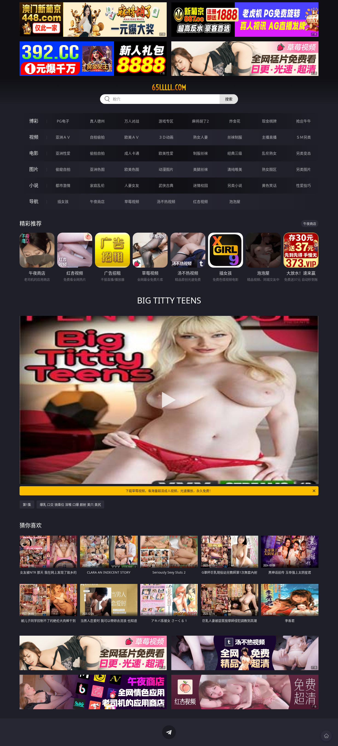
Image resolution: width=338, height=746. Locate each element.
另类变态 (303, 153)
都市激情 (63, 185)
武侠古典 (166, 185)
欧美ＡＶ (131, 137)
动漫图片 (166, 169)
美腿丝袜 (200, 169)
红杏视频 (200, 201)
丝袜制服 (234, 137)
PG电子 (63, 121)
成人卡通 (131, 153)
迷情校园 (200, 185)
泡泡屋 (234, 201)
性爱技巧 (303, 185)
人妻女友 (131, 185)
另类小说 (234, 185)
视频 (33, 137)
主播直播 (269, 137)
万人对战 (131, 121)
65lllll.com (169, 87)
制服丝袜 (200, 153)
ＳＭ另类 (303, 137)
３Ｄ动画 (166, 137)
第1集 (27, 504)
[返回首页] (326, 735)
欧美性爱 (166, 153)
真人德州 (97, 121)
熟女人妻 (200, 137)
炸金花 (234, 121)
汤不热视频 (166, 201)
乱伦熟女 (269, 153)
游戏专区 (166, 121)
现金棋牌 (269, 121)
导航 (33, 201)
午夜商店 (97, 201)
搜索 (228, 99)
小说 (33, 185)
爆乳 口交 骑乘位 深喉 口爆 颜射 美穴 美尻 (70, 504)
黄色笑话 (269, 185)
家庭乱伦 (97, 185)
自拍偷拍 (97, 137)
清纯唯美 (234, 169)
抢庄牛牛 (303, 121)
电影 (33, 153)
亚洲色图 (97, 169)
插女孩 (63, 201)
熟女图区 (269, 169)
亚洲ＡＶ (63, 137)
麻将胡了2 (200, 121)
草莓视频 (131, 201)
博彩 (33, 121)
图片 (33, 169)
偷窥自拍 (63, 169)
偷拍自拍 (97, 153)
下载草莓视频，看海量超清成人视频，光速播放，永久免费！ (169, 491)
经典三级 (234, 153)
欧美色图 (131, 169)
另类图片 (303, 169)
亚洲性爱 (63, 153)
